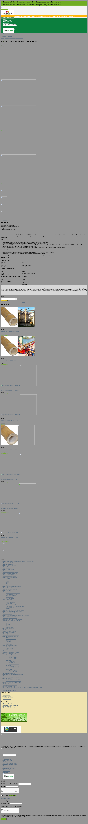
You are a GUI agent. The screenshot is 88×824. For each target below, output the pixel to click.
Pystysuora (8, 660)
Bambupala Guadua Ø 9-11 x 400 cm (9, 508)
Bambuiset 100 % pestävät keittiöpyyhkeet (13, 610)
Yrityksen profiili (7, 699)
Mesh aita (8, 640)
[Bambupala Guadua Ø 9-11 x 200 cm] (6, 549)
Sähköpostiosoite (5, 803)
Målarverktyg (9, 648)
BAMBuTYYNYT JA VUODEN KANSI (12, 619)
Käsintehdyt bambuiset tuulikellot (11, 652)
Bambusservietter (7, 614)
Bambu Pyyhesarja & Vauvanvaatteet (12, 586)
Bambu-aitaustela (7, 599)
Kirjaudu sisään (12, 795)
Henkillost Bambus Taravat (9, 629)
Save (7, 649)
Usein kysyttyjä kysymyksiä (9, 707)
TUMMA (8, 608)
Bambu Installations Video (10, 25)
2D (6, 622)
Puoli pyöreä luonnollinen (12, 604)
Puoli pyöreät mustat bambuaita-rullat (15, 606)
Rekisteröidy (3, 819)
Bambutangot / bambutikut (9, 616)
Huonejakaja (6, 633)
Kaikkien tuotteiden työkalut (10, 645)
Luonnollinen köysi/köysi (9, 673)
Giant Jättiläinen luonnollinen (13, 593)
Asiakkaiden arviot (7, 706)
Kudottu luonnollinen (11, 595)
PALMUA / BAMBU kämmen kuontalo (12, 677)
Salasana (3, 786)
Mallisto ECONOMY (14, 658)
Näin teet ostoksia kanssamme (10, 705)
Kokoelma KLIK (12, 656)
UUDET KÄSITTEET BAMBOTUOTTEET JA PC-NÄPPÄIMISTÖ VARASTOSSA (22, 687)
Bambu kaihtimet (7, 568)
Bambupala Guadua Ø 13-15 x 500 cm (9, 449)
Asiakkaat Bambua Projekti (10, 24)
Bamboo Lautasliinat (8, 564)
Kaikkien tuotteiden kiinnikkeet (10, 636)
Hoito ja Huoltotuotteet (9, 632)
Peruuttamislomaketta (8, 703)
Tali (7, 583)
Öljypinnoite (6, 675)
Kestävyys (6, 23)
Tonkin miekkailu (10, 607)
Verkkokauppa (7, 20)
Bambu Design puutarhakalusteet (11, 566)
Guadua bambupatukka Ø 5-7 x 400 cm (10, 479)
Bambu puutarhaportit (8, 574)
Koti (4, 19)
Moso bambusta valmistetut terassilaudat (13, 674)
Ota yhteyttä (6, 32)
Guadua (21, 38)
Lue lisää (3, 424)
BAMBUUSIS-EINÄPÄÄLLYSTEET (11, 620)
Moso (7, 581)
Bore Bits (8, 646)
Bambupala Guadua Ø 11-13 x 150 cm (9, 390)
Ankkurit (8, 637)
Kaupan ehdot (6, 695)
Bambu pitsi (6, 570)
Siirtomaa (8, 665)
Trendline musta (10, 598)
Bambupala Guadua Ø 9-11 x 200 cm (9, 360)
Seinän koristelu (9, 627)
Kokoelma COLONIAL (14, 666)
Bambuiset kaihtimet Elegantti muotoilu (12, 611)
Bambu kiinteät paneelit (9, 569)
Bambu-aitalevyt (7, 591)
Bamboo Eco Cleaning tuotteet (10, 562)
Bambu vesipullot (7, 590)
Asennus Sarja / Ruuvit (11, 639)
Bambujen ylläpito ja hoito (10, 30)
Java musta (8, 580)
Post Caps (8, 641)
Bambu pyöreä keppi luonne (9, 576)
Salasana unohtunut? (5, 798)
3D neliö (8, 624)
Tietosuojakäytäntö (8, 697)
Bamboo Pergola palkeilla (9, 565)
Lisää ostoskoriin (4, 300)
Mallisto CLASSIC (13, 657)
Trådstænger (9, 644)
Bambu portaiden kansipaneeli (10, 572)
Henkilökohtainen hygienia (9, 631)
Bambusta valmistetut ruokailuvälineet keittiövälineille (16, 615)
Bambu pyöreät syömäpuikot (12, 38)
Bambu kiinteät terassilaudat (13, 679)
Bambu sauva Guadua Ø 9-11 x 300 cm (10, 331)
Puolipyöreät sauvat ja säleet (10, 685)
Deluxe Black (9, 601)
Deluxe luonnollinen (10, 602)
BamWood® (9, 654)
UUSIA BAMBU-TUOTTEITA (10, 689)
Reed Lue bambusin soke (9, 686)
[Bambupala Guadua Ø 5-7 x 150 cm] (6, 556)
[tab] (45, 220)
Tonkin (7, 585)
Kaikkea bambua (7, 28)
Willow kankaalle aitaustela (9, 690)
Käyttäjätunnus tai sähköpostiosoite (9, 783)
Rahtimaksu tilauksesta (9, 29)
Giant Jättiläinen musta (11, 594)
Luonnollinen (9, 603)
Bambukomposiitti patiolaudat (13, 681)
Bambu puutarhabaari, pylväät (10, 573)
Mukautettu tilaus (8, 21)
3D (6, 623)
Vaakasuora (9, 669)
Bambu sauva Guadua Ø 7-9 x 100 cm (9, 537)
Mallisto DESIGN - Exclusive (15, 667)
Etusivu (2, 38)
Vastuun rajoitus (7, 696)
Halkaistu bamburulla (8, 628)
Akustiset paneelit (10, 625)
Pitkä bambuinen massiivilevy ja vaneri (12, 682)
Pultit (7, 643)
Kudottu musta (9, 597)
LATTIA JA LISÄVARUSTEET (10, 653)
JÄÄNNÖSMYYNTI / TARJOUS (11, 635)
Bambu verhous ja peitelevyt (10, 589)
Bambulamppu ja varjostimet (10, 612)
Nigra (7, 582)
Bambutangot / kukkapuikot (10, 618)
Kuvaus (5, 220)
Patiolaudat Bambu (7, 678)
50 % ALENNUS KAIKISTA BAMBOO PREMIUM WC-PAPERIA (18, 561)
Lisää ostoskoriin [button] (5, 335)
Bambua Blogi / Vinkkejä (9, 27)
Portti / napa (6, 683)
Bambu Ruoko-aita (7, 587)
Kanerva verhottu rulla (8, 650)
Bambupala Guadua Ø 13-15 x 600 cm (9, 420)
